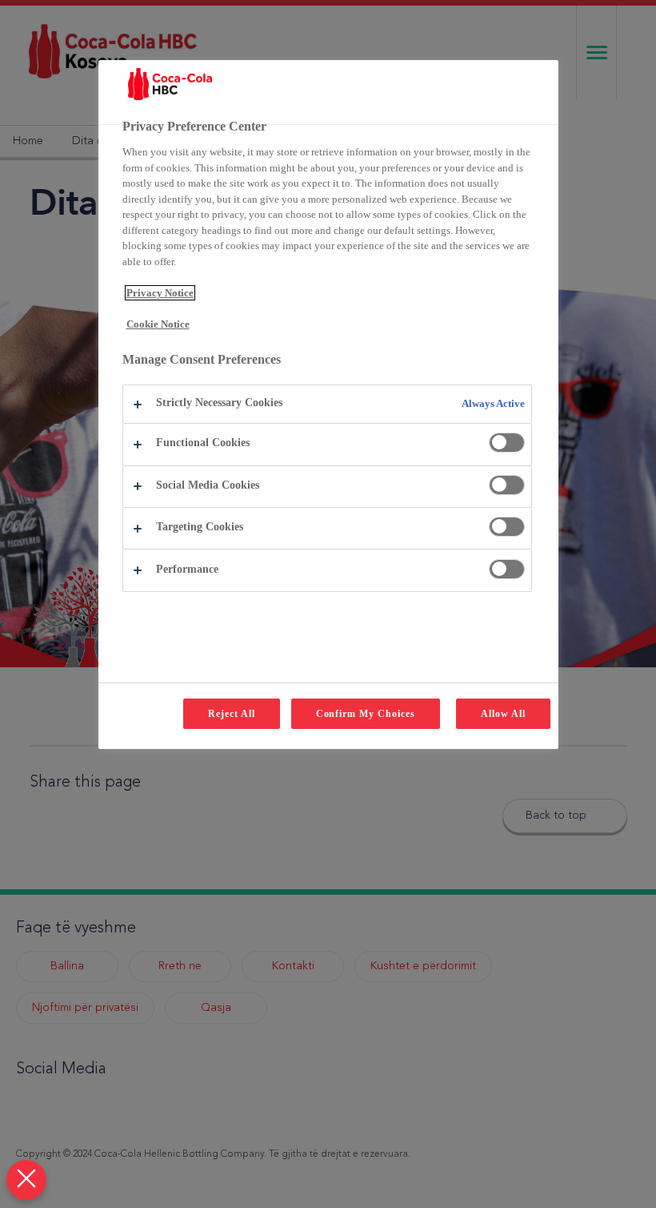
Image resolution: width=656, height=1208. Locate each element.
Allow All (503, 713)
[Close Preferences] (26, 1180)
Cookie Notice (158, 324)
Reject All (231, 713)
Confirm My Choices (365, 713)
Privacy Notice (160, 293)
